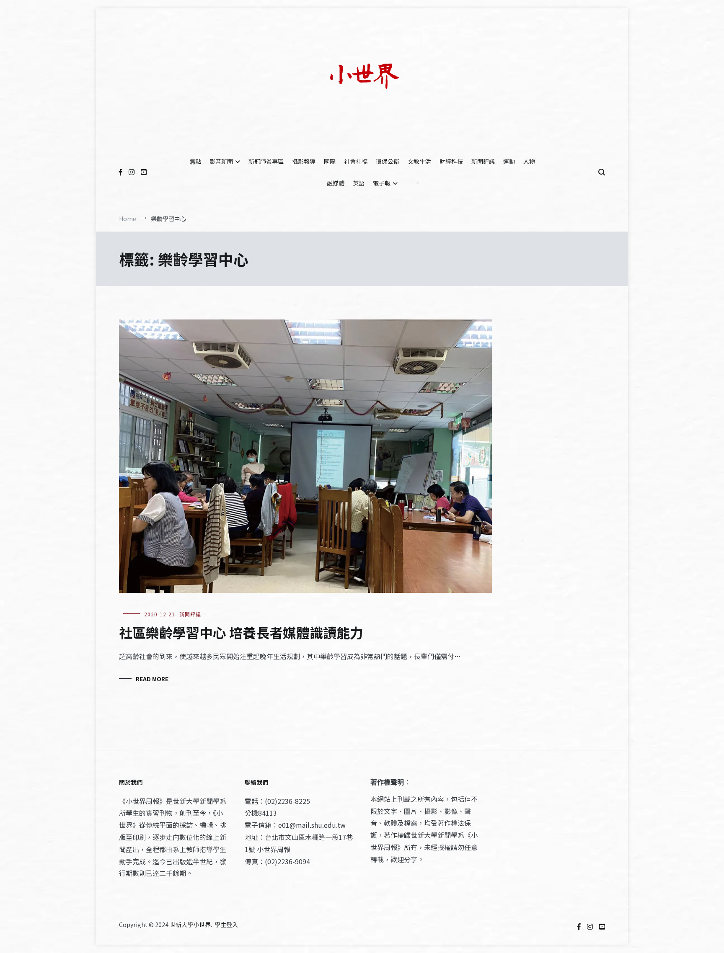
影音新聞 (221, 161)
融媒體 (335, 183)
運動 (509, 161)
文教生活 (419, 161)
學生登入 (226, 924)
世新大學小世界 (190, 924)
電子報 (381, 183)
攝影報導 (303, 161)
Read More (152, 679)
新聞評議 (483, 161)
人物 (529, 161)
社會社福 (355, 161)
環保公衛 (387, 161)
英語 (359, 183)
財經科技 (451, 161)
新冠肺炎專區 (266, 161)
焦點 (195, 161)
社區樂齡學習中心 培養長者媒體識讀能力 (241, 632)
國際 (330, 161)
